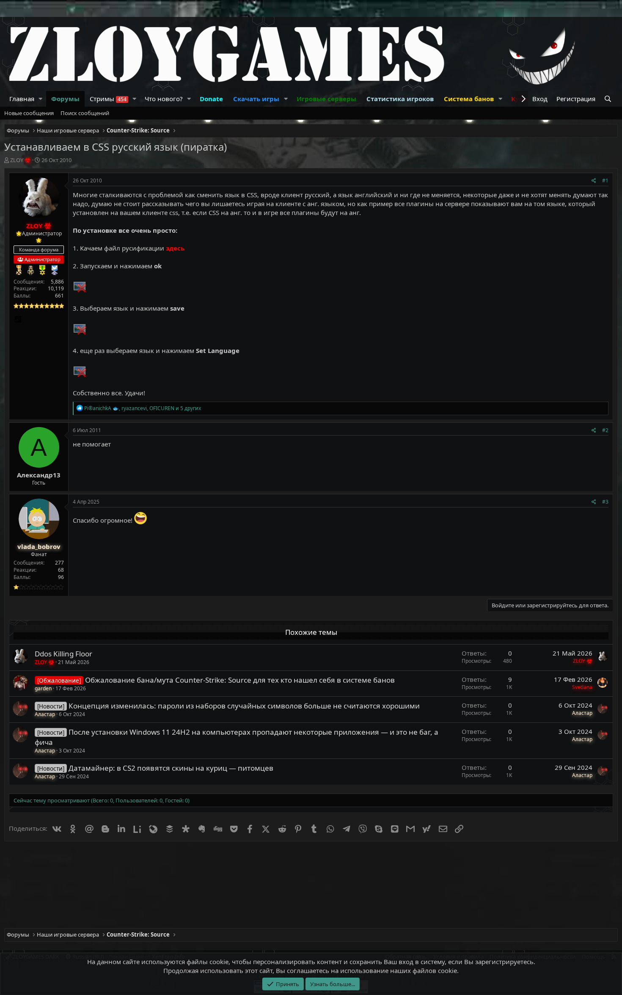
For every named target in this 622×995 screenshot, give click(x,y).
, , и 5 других (142, 408)
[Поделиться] (594, 181)
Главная (21, 98)
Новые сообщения (29, 113)
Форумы (65, 98)
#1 (605, 180)
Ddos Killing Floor (63, 654)
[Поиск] (609, 99)
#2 (605, 430)
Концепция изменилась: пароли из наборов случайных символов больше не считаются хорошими (244, 706)
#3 (605, 501)
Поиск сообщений (85, 113)
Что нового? (164, 98)
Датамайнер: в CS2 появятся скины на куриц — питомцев (171, 768)
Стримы (108, 98)
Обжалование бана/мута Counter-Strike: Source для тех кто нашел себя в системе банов (240, 680)
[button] (40, 99)
